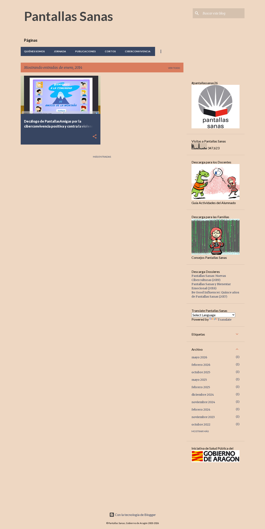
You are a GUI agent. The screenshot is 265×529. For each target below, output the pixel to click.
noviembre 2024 (203, 402)
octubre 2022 (201, 424)
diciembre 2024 (203, 394)
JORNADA (60, 51)
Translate (224, 319)
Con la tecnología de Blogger (135, 515)
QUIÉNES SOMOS (34, 51)
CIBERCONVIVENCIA (138, 51)
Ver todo (174, 67)
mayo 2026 (199, 357)
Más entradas (102, 156)
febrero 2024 (201, 409)
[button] (94, 137)
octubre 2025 (201, 372)
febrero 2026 (201, 365)
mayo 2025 (199, 380)
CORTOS (110, 51)
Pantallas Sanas (68, 16)
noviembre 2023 (203, 417)
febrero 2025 (201, 387)
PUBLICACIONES (85, 51)
